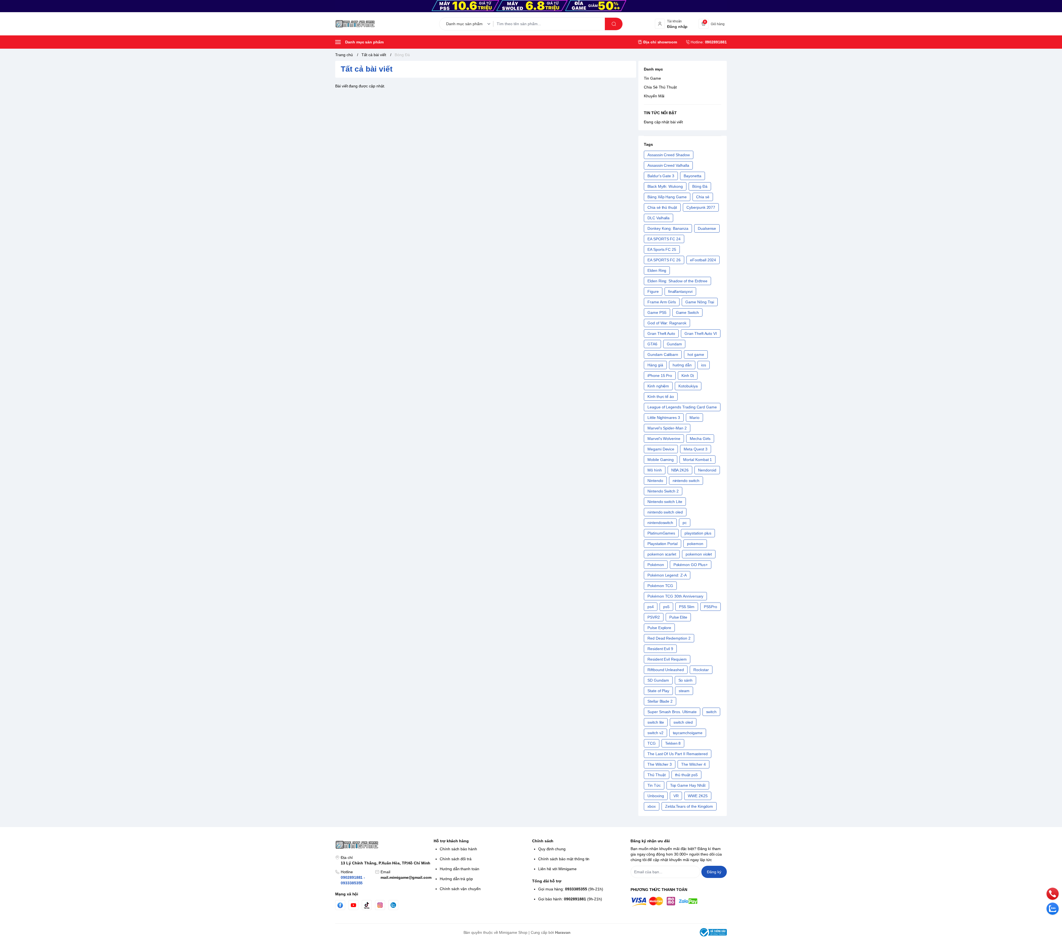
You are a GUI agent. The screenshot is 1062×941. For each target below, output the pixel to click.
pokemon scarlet (661, 554)
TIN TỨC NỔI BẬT (660, 113)
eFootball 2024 (703, 260)
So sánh (685, 680)
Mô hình (654, 470)
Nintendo (655, 480)
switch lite (655, 722)
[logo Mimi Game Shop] (383, 844)
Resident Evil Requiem (667, 659)
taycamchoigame (687, 733)
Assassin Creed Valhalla (668, 165)
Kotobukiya (687, 386)
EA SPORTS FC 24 (664, 239)
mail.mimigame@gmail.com (406, 877)
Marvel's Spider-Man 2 (667, 428)
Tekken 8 (673, 743)
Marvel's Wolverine (663, 438)
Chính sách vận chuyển (460, 889)
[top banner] (531, 6)
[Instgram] (380, 905)
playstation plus (697, 533)
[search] (614, 24)
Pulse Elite (678, 617)
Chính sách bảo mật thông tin (563, 859)
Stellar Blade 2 (660, 701)
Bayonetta (692, 176)
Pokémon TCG (660, 585)
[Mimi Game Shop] (355, 24)
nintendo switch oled (665, 512)
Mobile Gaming (660, 459)
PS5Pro (710, 606)
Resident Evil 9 (660, 649)
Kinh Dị (687, 375)
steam (684, 691)
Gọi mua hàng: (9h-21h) (570, 889)
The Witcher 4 (693, 764)
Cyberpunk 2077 (700, 207)
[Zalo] (393, 905)
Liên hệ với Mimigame (557, 869)
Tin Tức (654, 785)
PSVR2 (653, 617)
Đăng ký (714, 872)
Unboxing (655, 796)
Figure (653, 291)
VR (676, 796)
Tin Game (652, 78)
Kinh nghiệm (658, 386)
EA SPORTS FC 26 (664, 260)
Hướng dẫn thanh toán (459, 869)
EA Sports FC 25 (661, 249)
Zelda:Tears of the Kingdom (689, 806)
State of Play (658, 691)
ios (703, 365)
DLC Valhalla (658, 218)
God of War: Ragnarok (666, 323)
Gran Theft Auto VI (700, 333)
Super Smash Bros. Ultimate (672, 712)
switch (711, 712)
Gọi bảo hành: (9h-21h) (570, 899)
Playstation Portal (662, 543)
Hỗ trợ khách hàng (451, 841)
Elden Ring (656, 270)
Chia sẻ (702, 197)
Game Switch (687, 312)
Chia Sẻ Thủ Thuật (660, 87)
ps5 (666, 606)
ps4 (650, 606)
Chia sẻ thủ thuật (662, 207)
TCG (651, 743)
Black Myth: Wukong (665, 186)
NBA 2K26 (680, 470)
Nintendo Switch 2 (663, 491)
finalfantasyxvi (680, 291)
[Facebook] (340, 905)
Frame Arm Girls (661, 302)
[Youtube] (353, 905)
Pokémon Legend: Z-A (667, 575)
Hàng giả (655, 365)
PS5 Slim (687, 606)
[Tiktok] (366, 905)
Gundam (674, 344)
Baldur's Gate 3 (660, 176)
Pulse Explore (659, 627)
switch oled (683, 722)
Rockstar (701, 670)
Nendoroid (707, 470)
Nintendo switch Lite (664, 501)
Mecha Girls (700, 438)
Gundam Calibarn (662, 354)
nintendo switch (686, 480)
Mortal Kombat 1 (697, 459)
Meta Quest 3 (695, 449)
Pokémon (655, 564)
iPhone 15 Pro (659, 375)
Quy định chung (552, 849)
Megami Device (660, 449)
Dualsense (707, 228)
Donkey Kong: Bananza (667, 228)
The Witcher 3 (659, 764)
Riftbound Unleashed (665, 670)
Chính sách (542, 841)
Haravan (563, 932)
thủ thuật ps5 (686, 775)
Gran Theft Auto (661, 333)
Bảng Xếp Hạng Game (667, 197)
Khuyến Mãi (654, 96)
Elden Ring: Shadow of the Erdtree (677, 281)
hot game (696, 354)
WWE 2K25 (698, 796)
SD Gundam (658, 680)
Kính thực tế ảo (660, 396)
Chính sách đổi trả (456, 859)
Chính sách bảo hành (458, 849)
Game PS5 (657, 312)
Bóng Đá (699, 186)
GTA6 (652, 344)
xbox (651, 806)
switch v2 (655, 733)
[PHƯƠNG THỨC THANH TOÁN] (679, 902)
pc (685, 522)
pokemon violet (699, 554)
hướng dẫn (682, 365)
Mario (694, 417)
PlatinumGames (661, 533)
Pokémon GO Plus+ (690, 564)
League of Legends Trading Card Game (682, 407)
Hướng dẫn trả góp (456, 879)
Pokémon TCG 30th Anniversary (675, 596)
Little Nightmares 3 (663, 417)
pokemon (695, 543)
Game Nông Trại (699, 302)
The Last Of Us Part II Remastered (677, 754)
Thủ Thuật (656, 775)
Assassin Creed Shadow (668, 155)
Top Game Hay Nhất (688, 785)
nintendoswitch (660, 522)
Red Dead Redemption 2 (669, 638)
